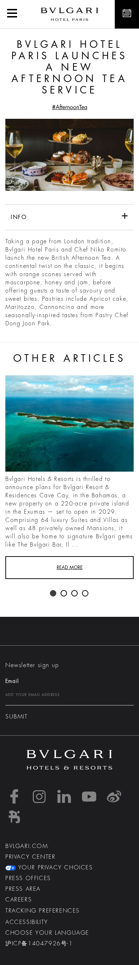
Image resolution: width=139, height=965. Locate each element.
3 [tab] (74, 593)
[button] (12, 14)
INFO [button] (19, 217)
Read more (70, 567)
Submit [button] (16, 717)
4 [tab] (85, 593)
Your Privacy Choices (54, 867)
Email (12, 681)
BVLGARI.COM (26, 846)
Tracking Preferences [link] (42, 911)
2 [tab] (64, 593)
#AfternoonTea (69, 107)
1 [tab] (53, 593)
